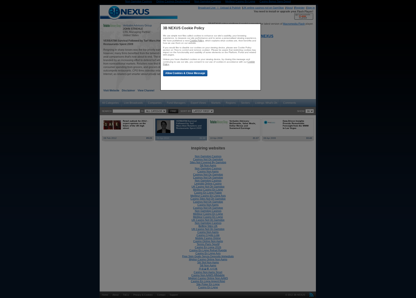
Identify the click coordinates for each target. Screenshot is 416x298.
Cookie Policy (197, 40)
